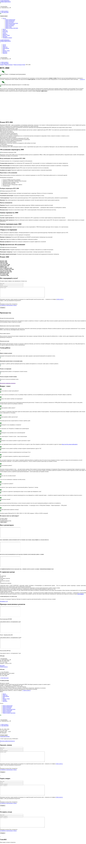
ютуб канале (81, 593)
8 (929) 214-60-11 (4, 666)
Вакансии (5, 34)
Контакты (5, 36)
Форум (4, 29)
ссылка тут (82, 79)
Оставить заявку (4, 735)
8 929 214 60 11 (60, 299)
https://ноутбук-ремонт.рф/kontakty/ (70, 444)
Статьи (4, 32)
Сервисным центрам (4, 736)
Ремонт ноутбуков (9, 22)
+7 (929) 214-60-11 (4, 11)
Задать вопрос (4, 522)
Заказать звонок (4, 16)
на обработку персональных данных (8, 305)
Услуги (4, 18)
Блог (4, 49)
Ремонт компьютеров (10, 19)
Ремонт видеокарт (9, 25)
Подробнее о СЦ (4, 601)
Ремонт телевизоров (10, 24)
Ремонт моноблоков (10, 20)
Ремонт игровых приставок (11, 28)
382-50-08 (2, 665)
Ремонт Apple (8, 26)
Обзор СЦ (5, 30)
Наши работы (6, 48)
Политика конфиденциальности (7, 741)
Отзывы (4, 699)
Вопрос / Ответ (6, 35)
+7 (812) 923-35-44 (4, 677)
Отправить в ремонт (7, 37)
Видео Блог (5, 31)
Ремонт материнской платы (11, 23)
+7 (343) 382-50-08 (4, 12)
